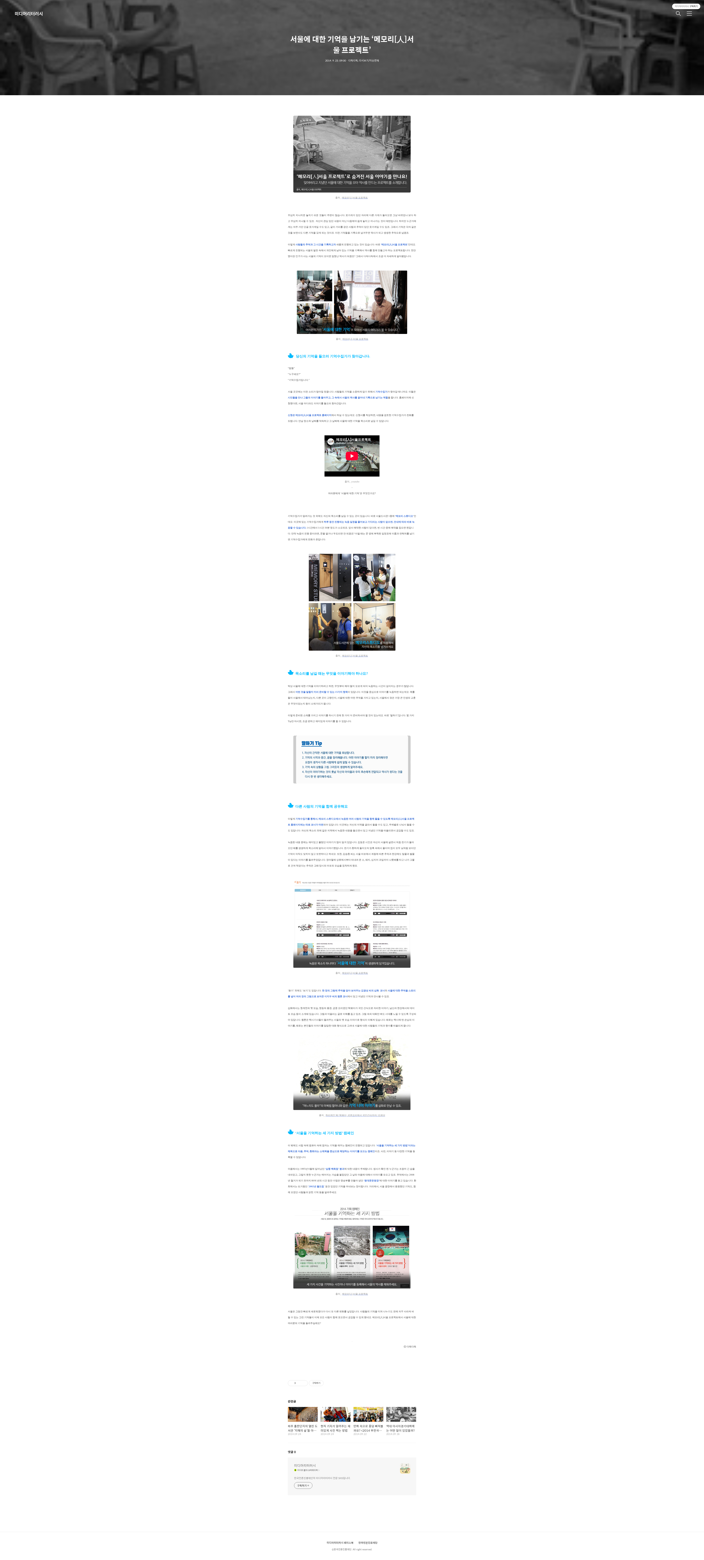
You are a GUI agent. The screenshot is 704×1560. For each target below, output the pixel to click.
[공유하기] (299, 1383)
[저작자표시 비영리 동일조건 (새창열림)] (328, 1383)
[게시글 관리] (303, 1383)
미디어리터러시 (29, 13)
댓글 (292, 1452)
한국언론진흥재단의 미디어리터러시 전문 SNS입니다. (322, 1478)
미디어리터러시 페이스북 (340, 1543)
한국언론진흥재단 (367, 1543)
